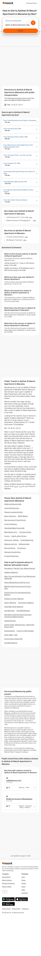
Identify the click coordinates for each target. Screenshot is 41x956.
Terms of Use (6, 909)
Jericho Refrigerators (11, 508)
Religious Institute (10, 544)
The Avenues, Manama (26, 603)
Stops (23, 886)
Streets (24, 883)
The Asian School (25, 532)
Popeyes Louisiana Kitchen (13, 512)
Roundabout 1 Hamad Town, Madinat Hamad (19, 568)
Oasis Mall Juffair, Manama (13, 607)
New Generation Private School (14, 520)
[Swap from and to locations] (33, 23)
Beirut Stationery (10, 516)
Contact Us (25, 909)
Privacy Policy (16, 909)
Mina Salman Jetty (10, 532)
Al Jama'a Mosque (10, 524)
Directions (25, 893)
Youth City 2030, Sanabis (25, 631)
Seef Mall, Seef (9, 611)
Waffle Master (23, 516)
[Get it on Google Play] (8, 899)
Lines (23, 877)
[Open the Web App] (8, 904)
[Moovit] (8, 3)
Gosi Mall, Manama (10, 643)
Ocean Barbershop (26, 540)
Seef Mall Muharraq (23, 611)
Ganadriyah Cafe (10, 621)
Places (24, 880)
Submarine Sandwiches (12, 552)
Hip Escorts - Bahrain (11, 540)
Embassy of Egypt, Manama (13, 599)
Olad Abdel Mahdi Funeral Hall (14, 528)
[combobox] (20, 21)
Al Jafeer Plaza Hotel (11, 556)
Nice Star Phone (9, 548)
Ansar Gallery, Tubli (10, 635)
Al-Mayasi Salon (24, 544)
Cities (23, 890)
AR (4, 891)
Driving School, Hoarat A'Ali (13, 639)
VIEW (30, 217)
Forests (7, 536)
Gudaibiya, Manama (11, 572)
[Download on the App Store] (21, 899)
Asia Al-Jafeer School (18, 536)
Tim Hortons (21, 548)
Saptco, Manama (10, 603)
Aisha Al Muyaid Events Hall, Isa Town (17, 582)
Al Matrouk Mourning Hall (12, 504)
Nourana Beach (9, 631)
